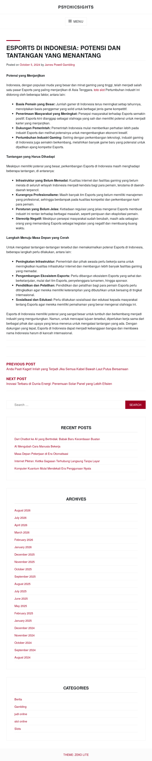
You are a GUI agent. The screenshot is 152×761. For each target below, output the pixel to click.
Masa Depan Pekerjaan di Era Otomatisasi (41, 453)
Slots (17, 728)
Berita (18, 699)
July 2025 (20, 591)
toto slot (99, 89)
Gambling (69, 65)
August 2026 (22, 510)
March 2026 (21, 532)
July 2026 (20, 517)
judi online (20, 714)
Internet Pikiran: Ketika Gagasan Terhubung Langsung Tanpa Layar (57, 461)
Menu (78, 21)
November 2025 (24, 562)
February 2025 (23, 613)
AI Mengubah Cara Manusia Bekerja (37, 446)
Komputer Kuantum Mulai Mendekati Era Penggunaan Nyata (52, 468)
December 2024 (24, 628)
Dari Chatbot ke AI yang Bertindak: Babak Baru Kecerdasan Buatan (57, 439)
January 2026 (23, 547)
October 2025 (23, 569)
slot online (20, 721)
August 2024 (22, 657)
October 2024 (23, 642)
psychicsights (76, 7)
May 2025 (20, 606)
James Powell (53, 65)
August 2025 (22, 584)
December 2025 (24, 554)
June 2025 (21, 598)
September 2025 (25, 576)
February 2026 (23, 539)
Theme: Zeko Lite (76, 755)
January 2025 (23, 620)
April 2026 (20, 525)
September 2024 (25, 650)
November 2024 (24, 635)
